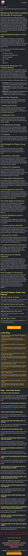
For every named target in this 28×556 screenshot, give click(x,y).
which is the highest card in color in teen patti (19, 544)
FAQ (20, 538)
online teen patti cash (14, 546)
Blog (6, 7)
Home (2, 7)
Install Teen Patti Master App (8, 409)
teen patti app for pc (16, 542)
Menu (24, 2)
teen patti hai (23, 542)
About (12, 538)
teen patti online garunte (8, 544)
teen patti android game (6, 542)
